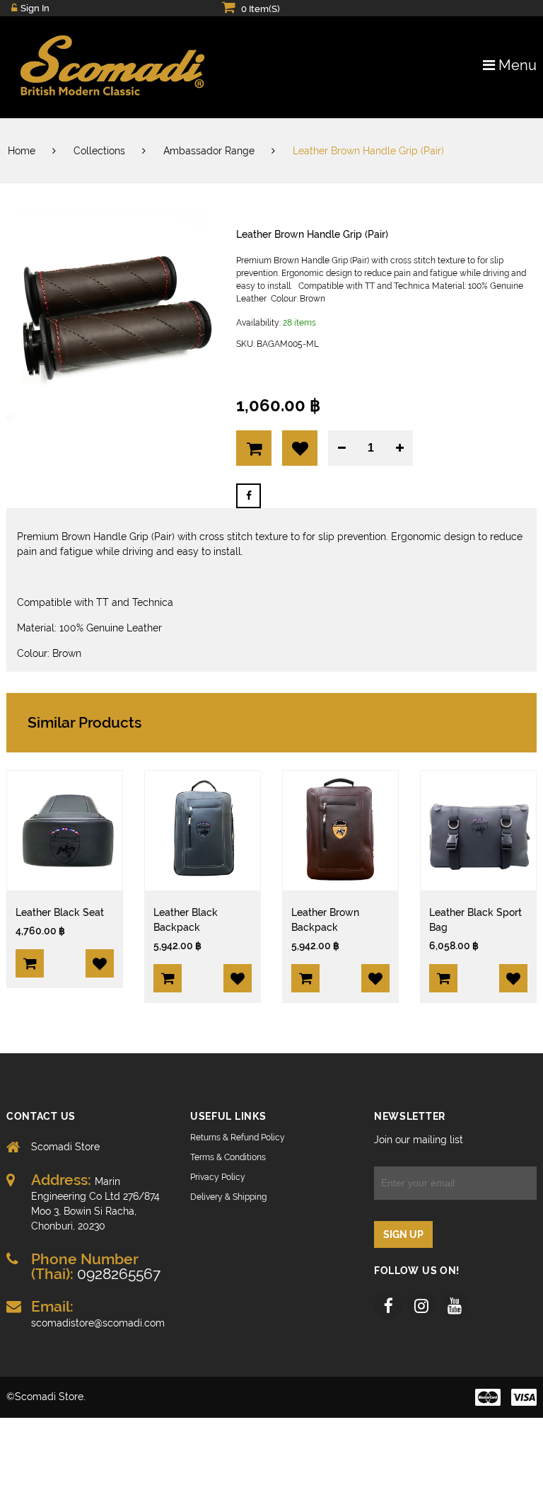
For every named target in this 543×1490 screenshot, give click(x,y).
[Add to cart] (30, 963)
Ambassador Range (209, 150)
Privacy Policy (217, 1177)
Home (21, 150)
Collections (99, 150)
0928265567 (95, 1266)
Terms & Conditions (228, 1157)
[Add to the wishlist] (100, 963)
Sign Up (403, 1234)
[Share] (248, 495)
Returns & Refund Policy (237, 1137)
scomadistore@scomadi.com (98, 1314)
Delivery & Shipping (228, 1197)
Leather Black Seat (60, 912)
